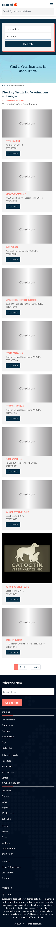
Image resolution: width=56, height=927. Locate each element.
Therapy (5, 826)
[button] (27, 134)
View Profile (13, 153)
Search (28, 44)
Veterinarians (8, 772)
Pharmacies (7, 766)
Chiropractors (8, 719)
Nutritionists (8, 736)
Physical (6, 807)
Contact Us (7, 872)
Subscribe (12, 702)
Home (5, 85)
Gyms (4, 801)
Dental (5, 777)
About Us (6, 861)
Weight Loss (8, 813)
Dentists (6, 842)
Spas (4, 837)
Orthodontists (9, 848)
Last (35, 667)
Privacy (5, 878)
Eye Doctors (7, 725)
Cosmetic (6, 790)
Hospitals (6, 760)
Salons (5, 831)
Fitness (5, 796)
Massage (6, 731)
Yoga (4, 742)
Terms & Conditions (11, 867)
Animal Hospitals (10, 755)
